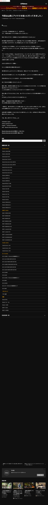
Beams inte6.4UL (5, 191)
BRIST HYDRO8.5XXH (6, 213)
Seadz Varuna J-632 (6, 248)
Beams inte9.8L (5, 199)
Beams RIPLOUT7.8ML (6, 183)
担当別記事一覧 (5, 315)
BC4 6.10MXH (5, 272)
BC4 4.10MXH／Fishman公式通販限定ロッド (10, 256)
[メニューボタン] (46, 4)
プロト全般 (4, 294)
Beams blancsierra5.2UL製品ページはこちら (13, 131)
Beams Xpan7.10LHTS (6, 159)
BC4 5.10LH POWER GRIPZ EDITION (9, 261)
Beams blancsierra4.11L (7, 170)
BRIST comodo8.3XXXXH (7, 234)
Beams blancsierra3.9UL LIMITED (9, 162)
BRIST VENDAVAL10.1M (7, 226)
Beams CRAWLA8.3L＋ (6, 204)
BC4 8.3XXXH (4, 283)
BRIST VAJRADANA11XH (7, 239)
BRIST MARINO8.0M (6, 215)
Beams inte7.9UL (5, 196)
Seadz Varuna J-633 (6, 250)
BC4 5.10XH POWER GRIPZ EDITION (9, 269)
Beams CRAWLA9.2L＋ (6, 207)
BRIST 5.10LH (5, 307)
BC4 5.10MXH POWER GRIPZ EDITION (9, 264)
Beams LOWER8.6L (6, 180)
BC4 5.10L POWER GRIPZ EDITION (9, 259)
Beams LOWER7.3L (6, 178)
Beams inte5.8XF (5, 188)
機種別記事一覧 (5, 145)
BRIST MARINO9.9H (6, 218)
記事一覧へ (40, 475)
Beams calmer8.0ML (6, 151)
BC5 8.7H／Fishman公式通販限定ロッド (10, 285)
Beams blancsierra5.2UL (20, 18)
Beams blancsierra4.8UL (7, 167)
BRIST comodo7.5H (6, 231)
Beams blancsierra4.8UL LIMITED (9, 164)
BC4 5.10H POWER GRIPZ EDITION (9, 267)
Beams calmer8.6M (6, 154)
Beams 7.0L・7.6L (5, 302)
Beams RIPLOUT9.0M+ (6, 186)
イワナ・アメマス (12, 18)
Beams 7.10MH (5, 304)
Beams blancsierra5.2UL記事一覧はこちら (12, 133)
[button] (45, 469)
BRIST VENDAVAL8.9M (6, 223)
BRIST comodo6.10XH (6, 229)
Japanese (4, 0)
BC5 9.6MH (4, 288)
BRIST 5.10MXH (5, 310)
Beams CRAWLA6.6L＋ (6, 202)
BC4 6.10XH (4, 275)
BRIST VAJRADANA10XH (7, 237)
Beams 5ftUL (4, 299)
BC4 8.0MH (4, 280)
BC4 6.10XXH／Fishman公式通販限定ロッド (10, 277)
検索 (3, 138)
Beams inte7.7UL (5, 194)
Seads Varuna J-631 (6, 245)
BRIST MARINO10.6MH (6, 221)
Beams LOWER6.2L (6, 175)
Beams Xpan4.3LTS (6, 156)
